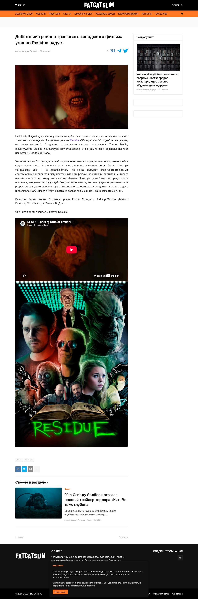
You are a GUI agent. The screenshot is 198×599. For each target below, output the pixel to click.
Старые (122, 537)
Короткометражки (128, 13)
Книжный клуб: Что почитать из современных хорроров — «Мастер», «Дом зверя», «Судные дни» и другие (158, 80)
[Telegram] (119, 51)
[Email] (30, 469)
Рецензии (54, 13)
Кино (19, 460)
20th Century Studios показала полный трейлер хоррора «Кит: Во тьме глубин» (96, 499)
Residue (74, 140)
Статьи (67, 13)
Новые (20, 537)
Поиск (176, 5)
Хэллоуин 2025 (24, 13)
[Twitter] (125, 51)
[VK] (113, 51)
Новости (41, 13)
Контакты (147, 13)
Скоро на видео (83, 13)
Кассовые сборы (105, 13)
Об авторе (161, 13)
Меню (21, 5)
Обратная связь (161, 593)
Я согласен (60, 592)
